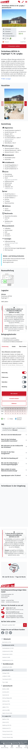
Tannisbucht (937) (6, 679)
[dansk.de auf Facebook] (2, 632)
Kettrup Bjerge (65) (7, 698)
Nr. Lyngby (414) (6, 716)
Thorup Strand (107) (7, 731)
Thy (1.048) (5, 682)
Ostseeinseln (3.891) (7, 654)
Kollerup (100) (5, 701)
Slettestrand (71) (6, 728)
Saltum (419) (5, 722)
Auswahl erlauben (14, 398)
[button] (26, 2)
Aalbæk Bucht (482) (7, 667)
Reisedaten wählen (14, 46)
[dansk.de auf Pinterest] (10, 632)
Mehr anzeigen (6, 79)
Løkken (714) (5, 707)
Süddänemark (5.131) (7, 660)
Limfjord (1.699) (6, 676)
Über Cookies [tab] (22, 346)
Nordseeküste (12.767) (8, 648)
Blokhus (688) (5, 689)
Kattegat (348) (5, 673)
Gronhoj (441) (5, 692)
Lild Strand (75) (6, 704)
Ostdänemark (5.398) (7, 651)
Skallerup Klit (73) (6, 725)
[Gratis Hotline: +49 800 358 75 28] (22, 2)
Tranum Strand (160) (7, 737)
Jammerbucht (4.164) (7, 670)
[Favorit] (25, 39)
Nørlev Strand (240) (7, 713)
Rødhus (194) (5, 719)
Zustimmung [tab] (5, 346)
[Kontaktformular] (19, 2)
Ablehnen (14, 403)
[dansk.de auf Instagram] (6, 632)
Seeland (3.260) (6, 657)
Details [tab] (14, 346)
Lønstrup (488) (6, 710)
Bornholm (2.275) (6, 642)
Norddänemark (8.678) (8, 645)
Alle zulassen (14, 393)
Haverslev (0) (5, 695)
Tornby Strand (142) (7, 734)
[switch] (24, 377)
